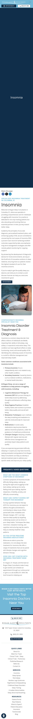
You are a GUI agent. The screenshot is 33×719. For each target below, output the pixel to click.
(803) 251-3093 (25, 6)
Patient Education (16, 707)
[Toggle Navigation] (30, 2)
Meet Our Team (16, 654)
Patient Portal (16, 699)
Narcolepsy (16, 678)
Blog (16, 714)
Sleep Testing (16, 688)
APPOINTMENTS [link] (9, 6)
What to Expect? (16, 704)
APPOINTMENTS (17, 639)
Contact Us (16, 666)
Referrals (16, 664)
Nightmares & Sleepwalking (16, 683)
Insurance (16, 709)
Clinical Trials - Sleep (16, 656)
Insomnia (16, 673)
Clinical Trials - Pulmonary (16, 659)
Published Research (16, 661)
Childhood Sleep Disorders (16, 685)
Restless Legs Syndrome (17, 680)
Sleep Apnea (16, 675)
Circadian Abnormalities (16, 690)
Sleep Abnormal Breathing (16, 693)
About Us (16, 651)
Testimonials (16, 712)
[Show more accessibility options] (4, 715)
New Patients (16, 702)
